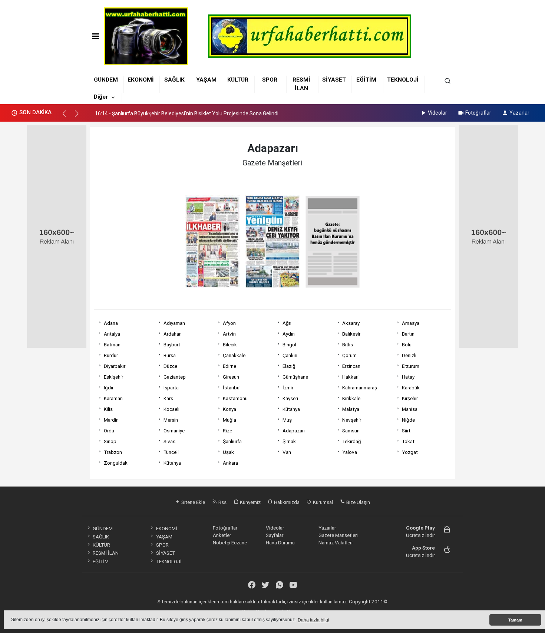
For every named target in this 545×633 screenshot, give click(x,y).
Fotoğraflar (478, 113)
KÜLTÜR (237, 79)
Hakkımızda (286, 502)
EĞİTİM (366, 79)
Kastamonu (235, 398)
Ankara (230, 463)
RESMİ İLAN (106, 553)
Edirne (229, 366)
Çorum (349, 355)
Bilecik (230, 344)
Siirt (406, 430)
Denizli (409, 355)
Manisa (409, 409)
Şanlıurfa (232, 441)
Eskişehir (113, 377)
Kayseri (290, 398)
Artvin (229, 334)
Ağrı (287, 323)
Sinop (110, 441)
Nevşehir (351, 420)
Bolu (407, 344)
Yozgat (410, 452)
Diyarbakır (114, 366)
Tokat (408, 441)
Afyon (229, 323)
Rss (222, 502)
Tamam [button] (515, 620)
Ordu (109, 430)
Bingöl (289, 344)
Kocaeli (171, 409)
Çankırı (290, 355)
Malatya (350, 409)
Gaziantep (175, 377)
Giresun (231, 377)
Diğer (101, 96)
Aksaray (351, 323)
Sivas (169, 441)
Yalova (349, 452)
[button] (68, 117)
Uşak (228, 452)
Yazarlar (519, 113)
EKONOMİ (141, 79)
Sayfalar (274, 535)
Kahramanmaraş (359, 387)
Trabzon (113, 452)
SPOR (269, 79)
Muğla (229, 420)
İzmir (288, 387)
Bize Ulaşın (357, 502)
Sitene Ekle (192, 502)
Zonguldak (116, 463)
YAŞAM (206, 79)
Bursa (170, 355)
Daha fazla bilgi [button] (313, 620)
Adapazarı (294, 430)
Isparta (171, 387)
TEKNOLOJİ (403, 79)
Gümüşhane (295, 377)
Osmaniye (174, 430)
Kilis (108, 409)
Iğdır (108, 387)
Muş (287, 420)
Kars (168, 398)
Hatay (408, 377)
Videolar (437, 113)
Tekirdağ (351, 441)
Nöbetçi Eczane (230, 542)
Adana (111, 323)
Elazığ (289, 366)
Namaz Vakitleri (335, 542)
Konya (229, 409)
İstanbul (232, 387)
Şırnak (289, 441)
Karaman (113, 398)
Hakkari (350, 377)
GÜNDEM (106, 79)
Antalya (112, 334)
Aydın (289, 334)
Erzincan (351, 366)
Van (287, 452)
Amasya (410, 323)
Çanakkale (234, 355)
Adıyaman (174, 323)
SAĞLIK (174, 79)
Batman (112, 344)
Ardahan (173, 334)
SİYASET (334, 79)
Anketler (222, 535)
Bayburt (172, 344)
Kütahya (291, 409)
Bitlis (347, 344)
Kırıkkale (351, 398)
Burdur (111, 355)
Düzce (170, 366)
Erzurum (410, 366)
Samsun (351, 430)
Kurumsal (322, 502)
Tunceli (171, 452)
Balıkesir (351, 334)
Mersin (171, 420)
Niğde (408, 420)
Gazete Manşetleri (338, 535)
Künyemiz (250, 502)
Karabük (411, 387)
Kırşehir (410, 398)
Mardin (111, 420)
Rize (227, 430)
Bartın (408, 334)
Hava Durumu (280, 542)
